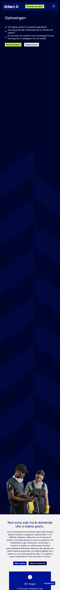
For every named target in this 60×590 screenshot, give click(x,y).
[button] (53, 6)
